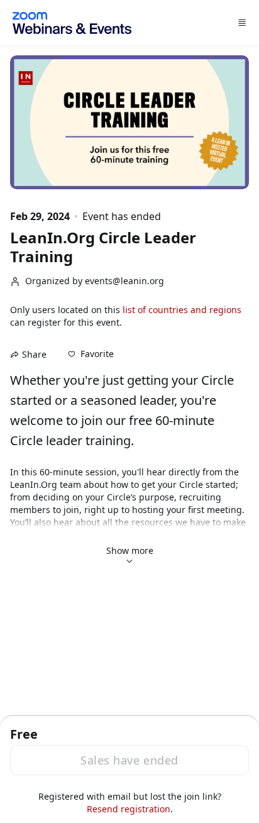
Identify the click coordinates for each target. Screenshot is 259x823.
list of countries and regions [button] (182, 310)
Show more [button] (129, 550)
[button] (91, 354)
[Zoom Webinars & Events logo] (72, 23)
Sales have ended (129, 760)
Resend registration (128, 809)
